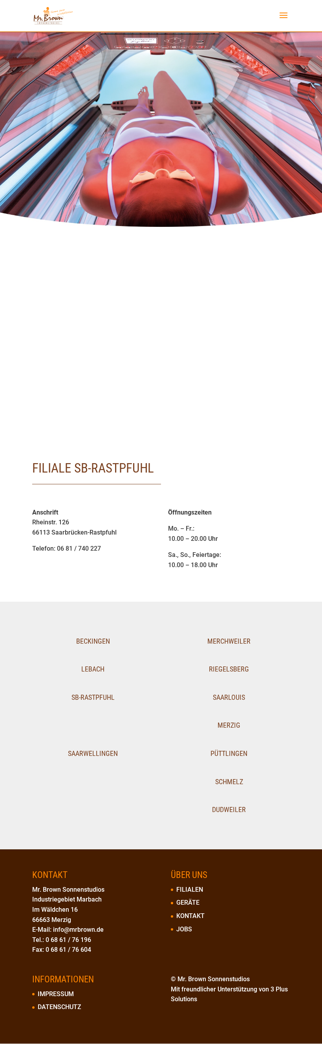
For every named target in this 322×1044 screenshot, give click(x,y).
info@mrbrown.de (78, 929)
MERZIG (229, 725)
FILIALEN (189, 889)
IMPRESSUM (56, 994)
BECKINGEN (93, 641)
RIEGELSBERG (229, 669)
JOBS (184, 929)
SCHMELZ (229, 782)
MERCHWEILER (229, 641)
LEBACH (92, 669)
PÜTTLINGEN (228, 753)
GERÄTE (187, 902)
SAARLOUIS (229, 697)
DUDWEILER (229, 809)
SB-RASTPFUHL (93, 697)
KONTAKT (190, 916)
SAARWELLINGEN (93, 753)
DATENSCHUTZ (59, 1007)
